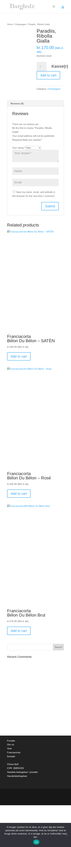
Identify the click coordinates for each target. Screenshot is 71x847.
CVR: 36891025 (15, 768)
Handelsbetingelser (17, 776)
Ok (36, 842)
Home (10, 24)
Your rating (18, 147)
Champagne (20, 24)
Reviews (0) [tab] (17, 103)
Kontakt (11, 756)
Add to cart (48, 75)
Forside (11, 740)
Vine (9, 748)
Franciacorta (13, 752)
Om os (10, 744)
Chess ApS (12, 764)
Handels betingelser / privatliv (22, 772)
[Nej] (67, 835)
